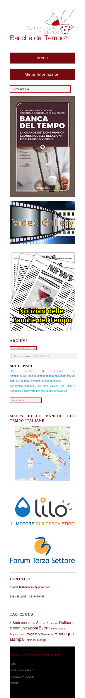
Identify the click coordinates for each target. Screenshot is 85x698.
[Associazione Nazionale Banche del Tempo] (42, 24)
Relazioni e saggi (35, 640)
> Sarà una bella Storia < (29, 622)
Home (27, 356)
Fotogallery (32, 634)
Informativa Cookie (22, 676)
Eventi (45, 627)
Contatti (15, 683)
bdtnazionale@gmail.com (34, 587)
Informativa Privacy (22, 670)
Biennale (53, 623)
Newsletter (47, 634)
